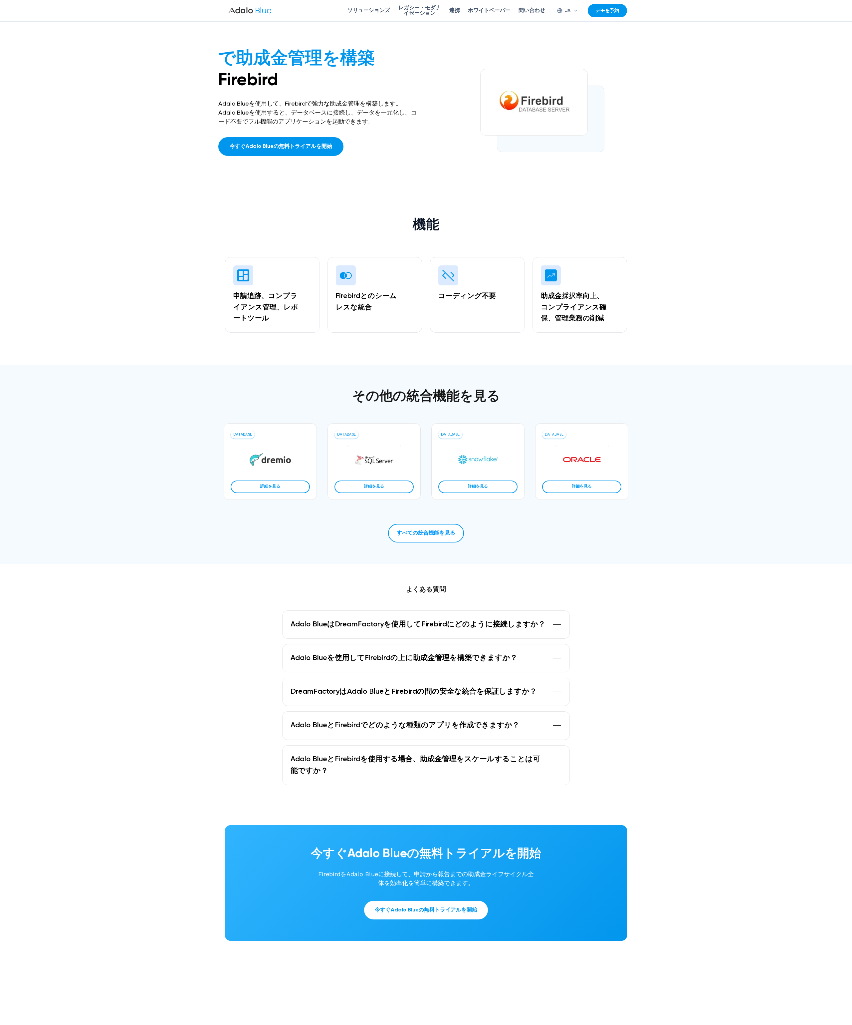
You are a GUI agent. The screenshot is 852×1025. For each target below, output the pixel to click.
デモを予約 (607, 10)
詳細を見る (270, 487)
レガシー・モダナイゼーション (419, 10)
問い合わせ (532, 10)
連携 (454, 10)
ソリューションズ (368, 10)
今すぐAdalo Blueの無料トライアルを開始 (281, 146)
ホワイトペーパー (489, 10)
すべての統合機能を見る (426, 533)
